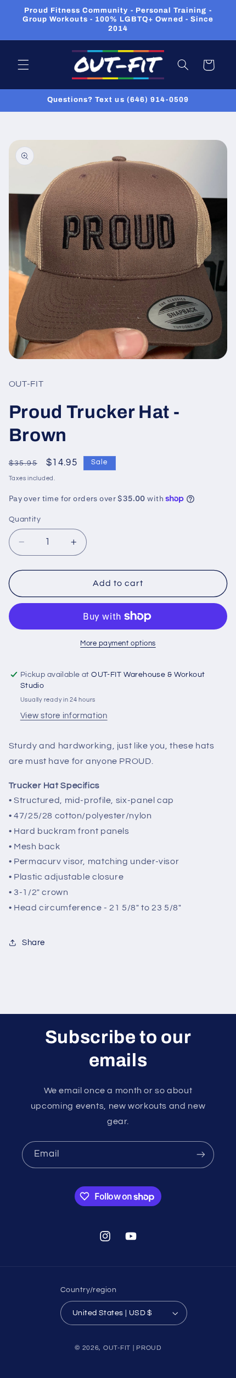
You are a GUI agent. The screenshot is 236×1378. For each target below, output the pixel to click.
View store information (64, 716)
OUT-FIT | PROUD (132, 1348)
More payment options (118, 643)
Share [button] (33, 942)
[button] (23, 65)
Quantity (25, 519)
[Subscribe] (200, 1154)
